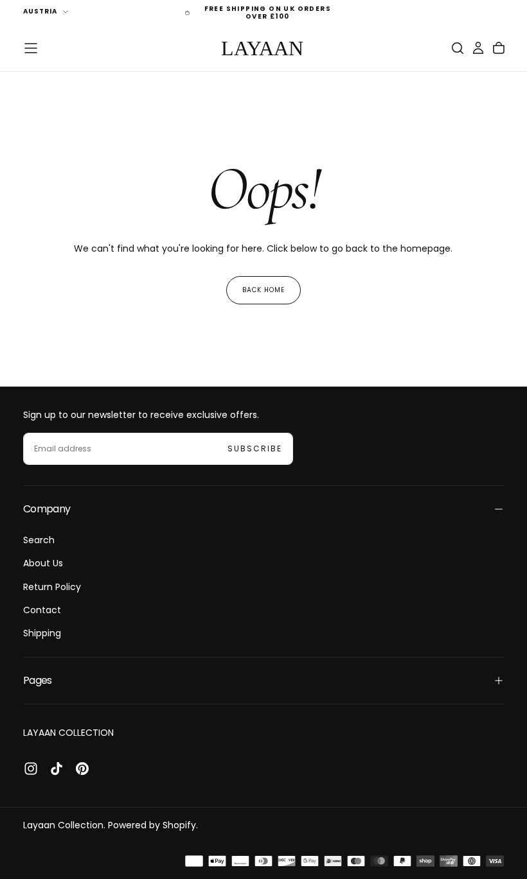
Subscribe (255, 448)
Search (39, 540)
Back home (263, 290)
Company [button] (47, 508)
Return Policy (52, 586)
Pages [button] (37, 680)
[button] (31, 48)
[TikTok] (56, 768)
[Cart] (498, 48)
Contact (42, 610)
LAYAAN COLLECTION (68, 732)
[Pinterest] (82, 768)
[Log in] (478, 48)
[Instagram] (31, 768)
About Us (43, 563)
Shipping (42, 633)
